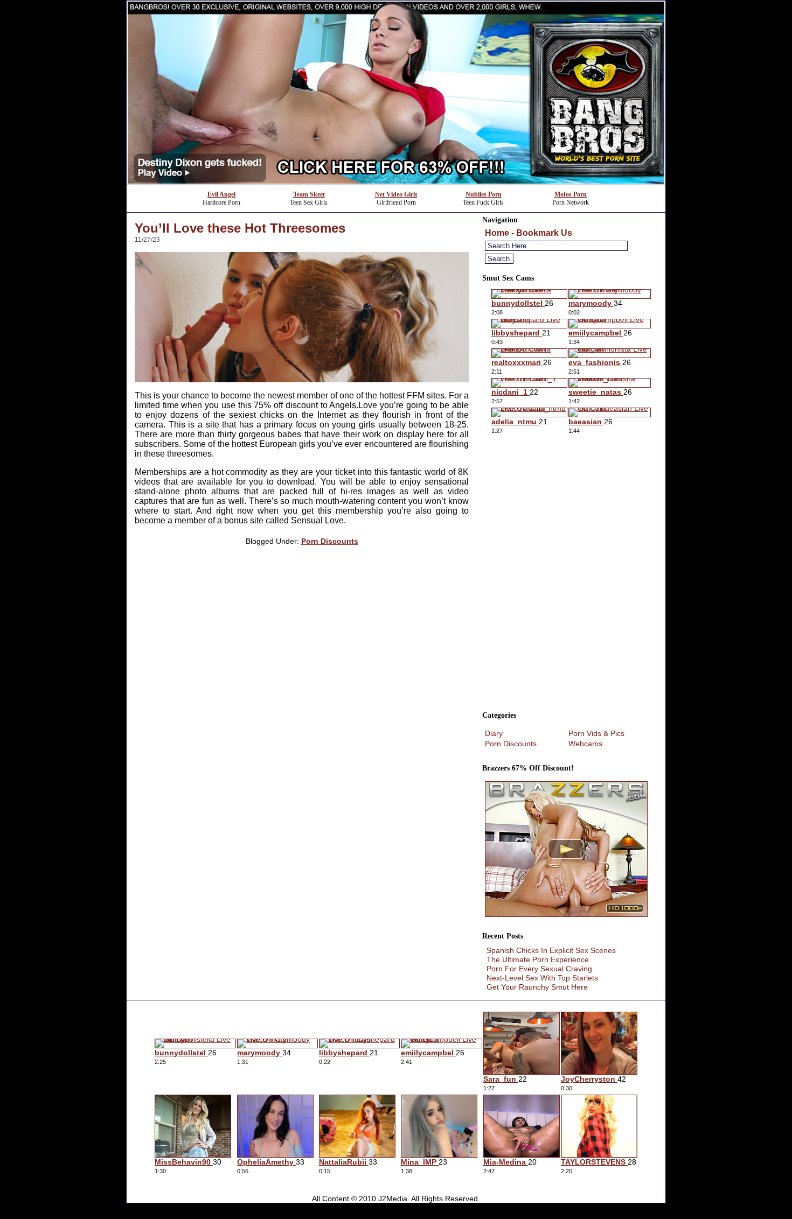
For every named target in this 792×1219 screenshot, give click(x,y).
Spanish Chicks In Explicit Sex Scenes (551, 950)
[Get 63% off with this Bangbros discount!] (396, 181)
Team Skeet (309, 194)
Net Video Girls (396, 194)
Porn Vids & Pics (596, 733)
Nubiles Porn (484, 194)
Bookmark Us (544, 232)
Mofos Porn (570, 194)
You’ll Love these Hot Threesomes (240, 228)
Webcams (585, 743)
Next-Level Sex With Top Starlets (542, 977)
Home (497, 232)
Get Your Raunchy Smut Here (537, 987)
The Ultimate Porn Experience (538, 959)
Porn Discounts (329, 541)
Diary (494, 733)
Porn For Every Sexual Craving (539, 968)
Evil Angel (221, 194)
